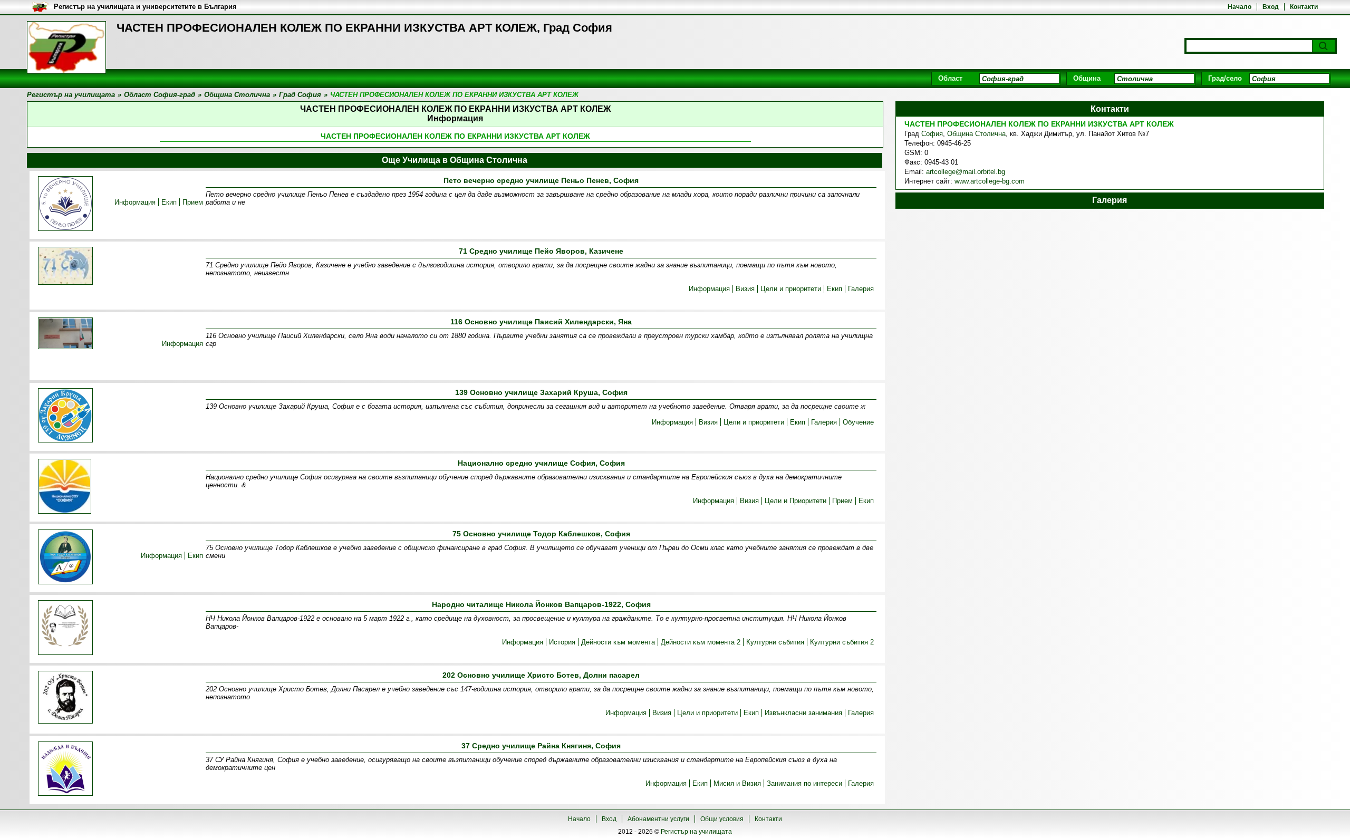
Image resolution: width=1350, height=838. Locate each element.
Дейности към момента (618, 642)
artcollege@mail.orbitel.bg (965, 172)
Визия (745, 289)
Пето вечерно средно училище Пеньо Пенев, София (541, 180)
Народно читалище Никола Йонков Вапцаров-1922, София (541, 604)
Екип (169, 202)
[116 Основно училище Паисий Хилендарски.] (65, 334)
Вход (1270, 7)
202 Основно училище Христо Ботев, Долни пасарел (541, 675)
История (562, 642)
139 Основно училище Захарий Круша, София (541, 392)
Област (950, 78)
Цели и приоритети (790, 289)
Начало (1239, 7)
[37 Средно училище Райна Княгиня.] (65, 769)
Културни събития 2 (842, 642)
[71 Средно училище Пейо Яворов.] (65, 266)
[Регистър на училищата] (66, 47)
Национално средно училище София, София (541, 463)
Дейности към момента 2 (700, 642)
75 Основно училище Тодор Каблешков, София (541, 533)
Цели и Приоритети (795, 501)
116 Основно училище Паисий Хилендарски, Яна (541, 321)
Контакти (1304, 7)
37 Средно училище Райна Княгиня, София (541, 745)
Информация (135, 202)
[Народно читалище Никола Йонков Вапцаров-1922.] (65, 628)
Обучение (858, 422)
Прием (192, 202)
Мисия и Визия (737, 783)
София (932, 134)
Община (1087, 78)
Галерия (861, 289)
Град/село (1225, 78)
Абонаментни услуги (658, 819)
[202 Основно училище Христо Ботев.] (65, 698)
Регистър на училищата (696, 831)
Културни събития (775, 642)
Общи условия (722, 819)
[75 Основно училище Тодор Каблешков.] (65, 557)
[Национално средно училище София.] (64, 487)
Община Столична (976, 134)
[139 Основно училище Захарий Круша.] (65, 416)
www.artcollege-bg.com (989, 181)
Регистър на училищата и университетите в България (145, 7)
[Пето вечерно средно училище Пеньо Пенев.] (65, 204)
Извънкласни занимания (803, 713)
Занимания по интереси (804, 783)
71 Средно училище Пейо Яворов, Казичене (541, 251)
